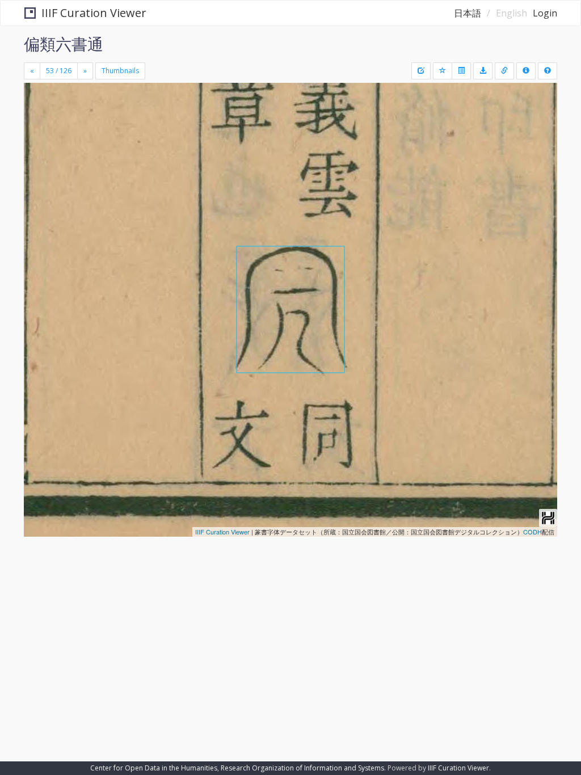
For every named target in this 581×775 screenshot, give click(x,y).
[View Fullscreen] (39, 140)
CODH (532, 531)
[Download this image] (482, 70)
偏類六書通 (63, 43)
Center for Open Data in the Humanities (153, 768)
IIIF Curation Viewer (93, 12)
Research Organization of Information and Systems (302, 768)
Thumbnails (120, 70)
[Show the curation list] (461, 70)
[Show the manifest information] (526, 70)
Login (545, 13)
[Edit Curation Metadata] (421, 70)
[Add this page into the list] (442, 70)
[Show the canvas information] (504, 70)
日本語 (467, 13)
